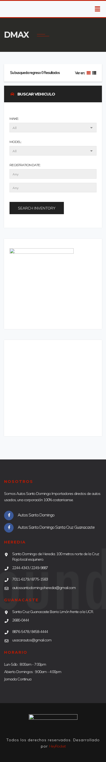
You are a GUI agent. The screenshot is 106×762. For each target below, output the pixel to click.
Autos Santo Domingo (36, 515)
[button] (98, 9)
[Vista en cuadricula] (88, 72)
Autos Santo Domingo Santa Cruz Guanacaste (56, 527)
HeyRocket (57, 746)
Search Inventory (36, 208)
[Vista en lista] (93, 72)
